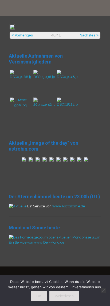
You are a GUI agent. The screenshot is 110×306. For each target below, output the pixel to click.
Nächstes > (89, 35)
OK (39, 296)
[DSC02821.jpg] (67, 104)
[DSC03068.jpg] (20, 77)
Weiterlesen (64, 296)
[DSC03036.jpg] (44, 77)
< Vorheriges (22, 35)
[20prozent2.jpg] (44, 104)
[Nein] (103, 290)
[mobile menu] (102, 8)
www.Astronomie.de (68, 206)
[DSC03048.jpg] (67, 77)
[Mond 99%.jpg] (20, 105)
